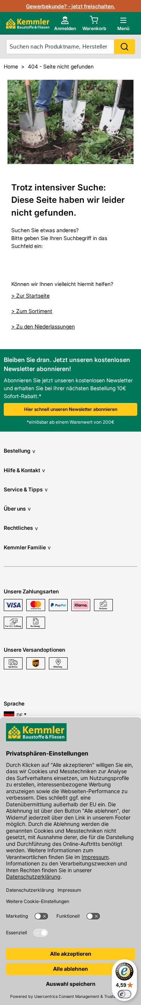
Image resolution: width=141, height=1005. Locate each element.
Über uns (17, 508)
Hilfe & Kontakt (24, 470)
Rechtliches (21, 528)
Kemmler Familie (27, 547)
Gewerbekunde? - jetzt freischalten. (70, 6)
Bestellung (19, 450)
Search (124, 46)
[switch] (124, 994)
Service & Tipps (26, 489)
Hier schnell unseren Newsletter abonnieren (70, 409)
